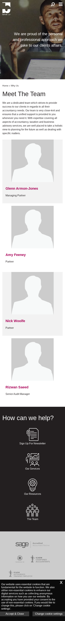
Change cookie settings (49, 613)
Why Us (15, 85)
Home (5, 85)
